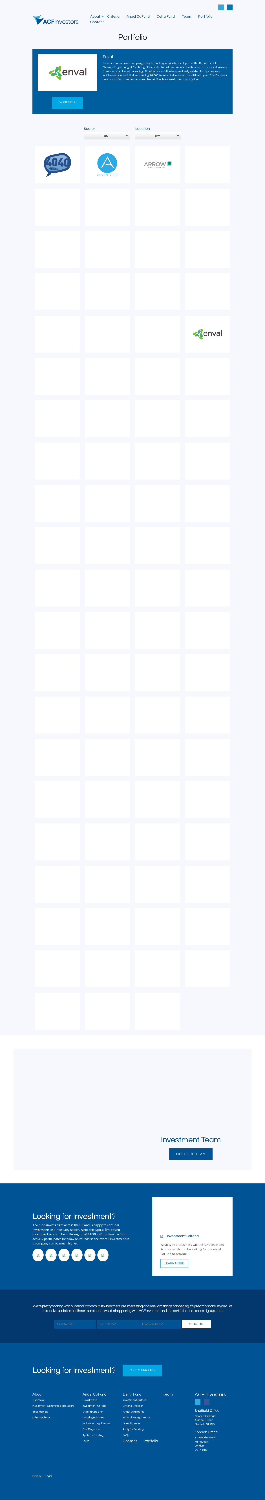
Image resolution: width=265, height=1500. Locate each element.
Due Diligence (91, 1429)
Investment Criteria (94, 1406)
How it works (90, 1400)
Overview (38, 1400)
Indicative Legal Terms (96, 1423)
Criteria (113, 16)
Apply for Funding (93, 1435)
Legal (48, 1476)
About (95, 16)
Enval (106, 63)
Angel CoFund (138, 16)
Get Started (142, 1370)
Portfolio (205, 16)
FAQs (86, 1441)
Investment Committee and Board (53, 1406)
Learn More (174, 1263)
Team (186, 16)
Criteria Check (41, 1417)
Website (67, 102)
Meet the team (190, 1154)
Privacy (36, 1476)
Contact (97, 22)
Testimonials (40, 1412)
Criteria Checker (93, 1412)
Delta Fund (166, 16)
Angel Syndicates (93, 1417)
